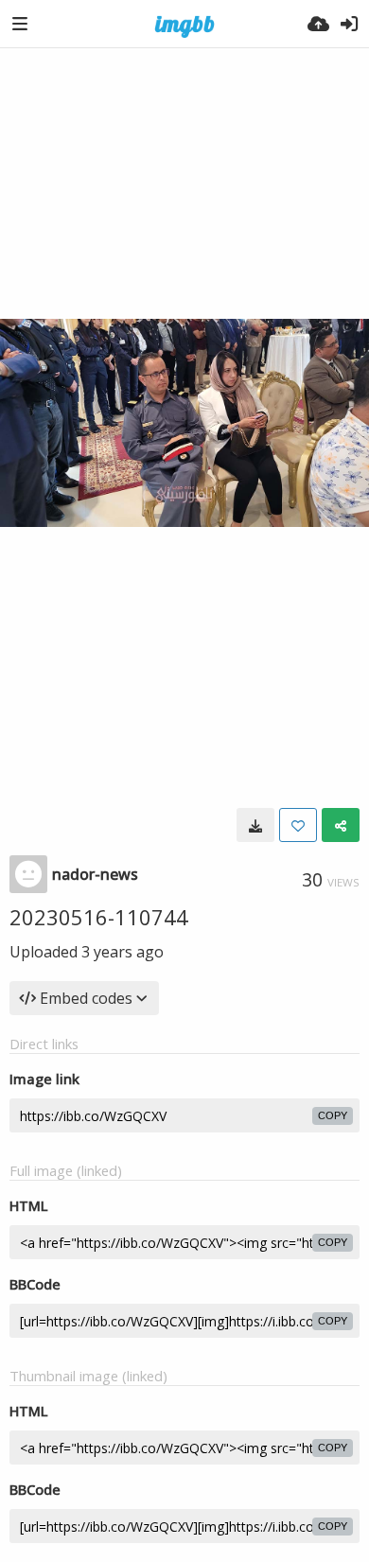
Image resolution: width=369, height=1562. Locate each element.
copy (332, 1115)
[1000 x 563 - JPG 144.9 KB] (255, 825)
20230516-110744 (98, 917)
